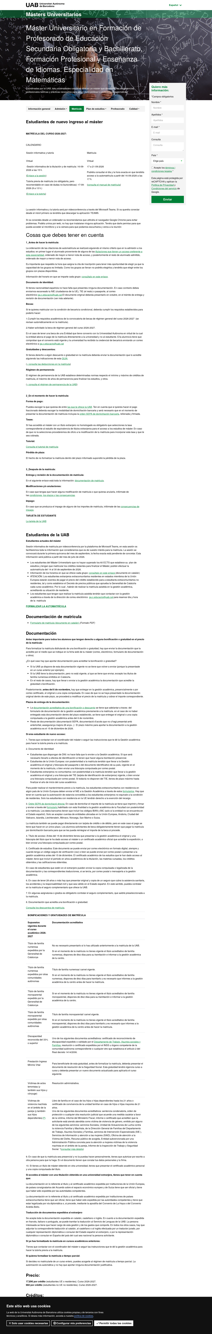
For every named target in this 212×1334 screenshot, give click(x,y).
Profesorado (118, 108)
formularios (128, 791)
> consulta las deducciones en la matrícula (48, 364)
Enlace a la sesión (36, 175)
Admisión (60, 108)
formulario (52, 807)
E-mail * (155, 127)
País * (154, 155)
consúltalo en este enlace (95, 276)
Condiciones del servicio (164, 188)
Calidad (133, 108)
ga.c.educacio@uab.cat (50, 294)
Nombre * (156, 102)
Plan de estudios (95, 108)
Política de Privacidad (162, 185)
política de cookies (83, 1315)
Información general (39, 108)
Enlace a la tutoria (36, 193)
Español (177, 5)
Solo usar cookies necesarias (30, 1323)
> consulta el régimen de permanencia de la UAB (52, 384)
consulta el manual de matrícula (104, 184)
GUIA (64, 358)
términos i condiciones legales (163, 169)
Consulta (156, 139)
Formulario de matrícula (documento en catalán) (55, 622)
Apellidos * (157, 114)
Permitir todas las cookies (115, 1323)
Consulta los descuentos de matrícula (45, 907)
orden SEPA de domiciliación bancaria (99, 413)
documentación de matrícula (89, 480)
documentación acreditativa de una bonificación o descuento (64, 707)
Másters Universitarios (53, 14)
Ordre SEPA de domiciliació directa (46, 803)
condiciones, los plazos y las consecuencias (52, 495)
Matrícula (77, 108)
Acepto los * (163, 169)
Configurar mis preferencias (73, 1323)
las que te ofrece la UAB (79, 407)
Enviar (167, 199)
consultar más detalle (72, 1149)
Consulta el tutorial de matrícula (42, 446)
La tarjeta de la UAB (36, 521)
